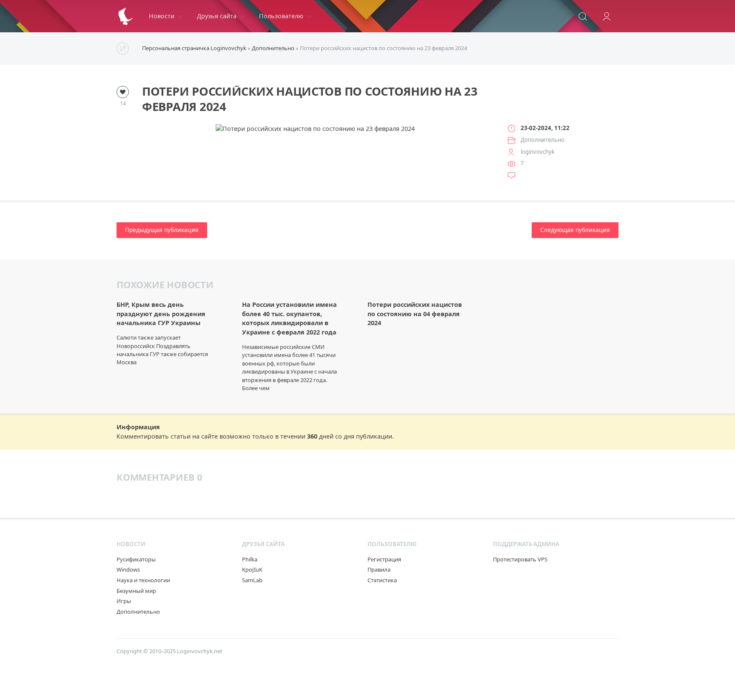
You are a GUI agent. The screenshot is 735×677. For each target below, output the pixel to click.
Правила (379, 569)
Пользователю (281, 16)
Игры (124, 601)
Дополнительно (273, 48)
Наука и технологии (143, 580)
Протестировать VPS (520, 559)
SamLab (252, 580)
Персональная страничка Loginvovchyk (194, 48)
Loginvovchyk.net (199, 651)
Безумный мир (136, 591)
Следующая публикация (575, 230)
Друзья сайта (216, 16)
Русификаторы (136, 559)
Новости (161, 16)
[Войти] (606, 16)
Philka (249, 559)
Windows (128, 569)
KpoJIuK (252, 569)
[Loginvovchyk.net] (125, 16)
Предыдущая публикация (162, 230)
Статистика (382, 580)
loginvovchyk (538, 152)
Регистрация (384, 559)
